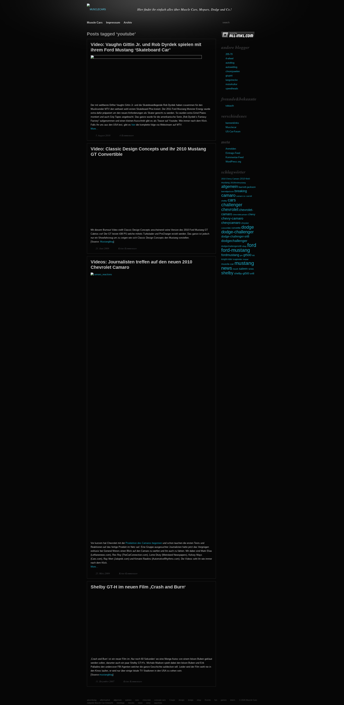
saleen (243, 268)
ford (251, 245)
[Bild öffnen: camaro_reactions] (151, 274)
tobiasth (230, 105)
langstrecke (232, 80)
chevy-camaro (232, 218)
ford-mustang (235, 250)
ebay (244, 246)
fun (215, 700)
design (181, 700)
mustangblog (106, 674)
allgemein (229, 186)
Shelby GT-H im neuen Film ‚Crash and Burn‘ (138, 586)
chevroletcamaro (240, 214)
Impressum (113, 22)
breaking (241, 191)
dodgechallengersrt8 (231, 246)
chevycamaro (230, 223)
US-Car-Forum (233, 131)
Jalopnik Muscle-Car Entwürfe (100, 703)
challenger (231, 204)
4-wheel (229, 58)
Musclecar (231, 127)
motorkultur (231, 84)
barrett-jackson (247, 187)
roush (235, 269)
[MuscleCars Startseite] (110, 9)
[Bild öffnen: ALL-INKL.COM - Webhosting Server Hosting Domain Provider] (237, 37)
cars (232, 200)
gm (241, 255)
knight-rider (226, 259)
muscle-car (227, 264)
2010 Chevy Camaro (230, 179)
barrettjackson (227, 191)
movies (131, 703)
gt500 (247, 255)
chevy (251, 214)
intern (232, 700)
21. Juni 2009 (103, 248)
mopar (246, 259)
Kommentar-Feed (234, 157)
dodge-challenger (237, 231)
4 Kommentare (127, 135)
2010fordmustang (238, 183)
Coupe (172, 700)
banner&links (232, 123)
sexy (148, 703)
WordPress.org (233, 161)
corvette (236, 227)
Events (208, 700)
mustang (244, 263)
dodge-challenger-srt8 (235, 236)
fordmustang (230, 255)
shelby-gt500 (241, 273)
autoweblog (231, 67)
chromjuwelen (233, 71)
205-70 (229, 54)
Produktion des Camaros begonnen (144, 543)
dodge (247, 227)
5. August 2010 (103, 135)
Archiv (128, 22)
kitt (253, 255)
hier (133, 124)
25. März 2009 (103, 573)
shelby (227, 273)
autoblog (230, 62)
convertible (226, 228)
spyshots (158, 703)
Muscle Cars (94, 22)
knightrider (237, 259)
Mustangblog (106, 241)
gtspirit (229, 75)
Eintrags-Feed (233, 153)
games (224, 700)
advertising (91, 700)
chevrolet (229, 209)
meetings (121, 703)
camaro (228, 195)
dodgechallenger (234, 241)
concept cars (160, 700)
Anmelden (231, 148)
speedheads (232, 88)
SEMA (251, 269)
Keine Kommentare (127, 248)
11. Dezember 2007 (105, 681)
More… (94, 128)
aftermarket (105, 700)
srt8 (252, 273)
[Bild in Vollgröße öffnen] (146, 58)
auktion (128, 700)
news (226, 268)
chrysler (245, 223)
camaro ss (240, 196)
